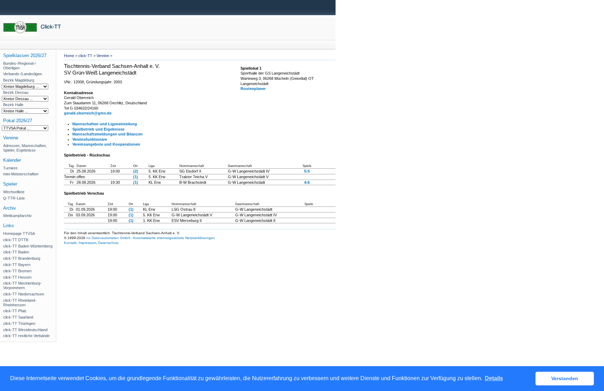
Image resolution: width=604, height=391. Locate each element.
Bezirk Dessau (15, 92)
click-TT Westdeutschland (25, 330)
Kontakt (70, 243)
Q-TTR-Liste (14, 198)
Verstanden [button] (564, 378)
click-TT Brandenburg (21, 258)
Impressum (87, 243)
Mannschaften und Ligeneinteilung (104, 124)
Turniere (10, 168)
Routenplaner (253, 88)
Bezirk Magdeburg (18, 80)
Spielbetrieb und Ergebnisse (98, 129)
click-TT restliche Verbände (26, 336)
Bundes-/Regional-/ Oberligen (19, 65)
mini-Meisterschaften (20, 174)
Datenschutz (108, 243)
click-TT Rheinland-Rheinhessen (19, 302)
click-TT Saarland (18, 317)
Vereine (102, 56)
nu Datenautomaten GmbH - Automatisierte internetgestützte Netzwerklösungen (150, 238)
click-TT (85, 56)
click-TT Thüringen (19, 323)
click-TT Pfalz (15, 311)
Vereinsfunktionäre (89, 139)
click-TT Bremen (17, 271)
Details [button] (494, 378)
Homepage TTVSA (19, 233)
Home (69, 56)
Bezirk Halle (13, 105)
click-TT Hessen (17, 277)
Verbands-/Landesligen (22, 74)
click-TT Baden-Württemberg (27, 246)
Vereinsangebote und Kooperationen (106, 144)
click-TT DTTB (15, 240)
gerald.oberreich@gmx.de (88, 113)
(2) (135, 171)
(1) (135, 177)
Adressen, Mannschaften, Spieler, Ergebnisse (25, 148)
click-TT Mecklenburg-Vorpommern (22, 285)
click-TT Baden (16, 252)
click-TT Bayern (16, 265)
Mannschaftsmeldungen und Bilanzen (107, 134)
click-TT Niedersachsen (23, 294)
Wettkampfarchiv (17, 216)
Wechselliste (13, 192)
